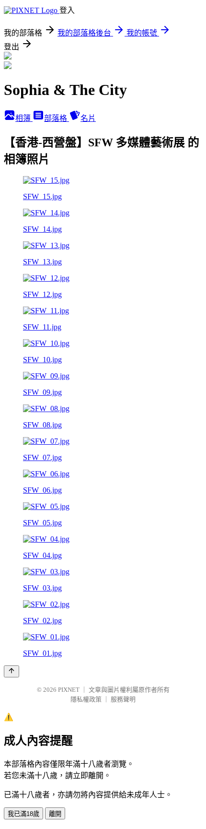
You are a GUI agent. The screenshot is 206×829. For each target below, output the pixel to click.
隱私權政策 (86, 699)
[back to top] (11, 671)
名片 (88, 118)
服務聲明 (123, 699)
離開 (55, 813)
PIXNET (69, 689)
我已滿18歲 (23, 813)
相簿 (24, 118)
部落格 (56, 118)
